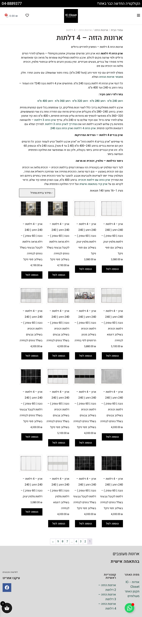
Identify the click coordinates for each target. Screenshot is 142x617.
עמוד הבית (117, 30)
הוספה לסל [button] (112, 269)
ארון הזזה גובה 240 (61, 128)
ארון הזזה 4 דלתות (85, 128)
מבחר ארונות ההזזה (110, 77)
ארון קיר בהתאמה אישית (93, 184)
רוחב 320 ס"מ (80, 101)
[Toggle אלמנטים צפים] (129, 608)
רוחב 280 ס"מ (97, 101)
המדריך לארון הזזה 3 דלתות (61, 124)
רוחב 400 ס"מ (45, 101)
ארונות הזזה (101, 30)
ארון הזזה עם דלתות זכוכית (94, 180)
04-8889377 (12, 3)
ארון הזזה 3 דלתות (45, 120)
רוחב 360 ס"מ (62, 101)
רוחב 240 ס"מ (115, 101)
